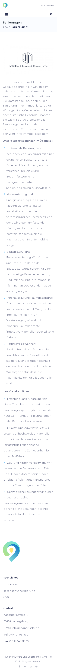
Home (6, 27)
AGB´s (7, 597)
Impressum (11, 584)
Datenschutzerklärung (19, 590)
